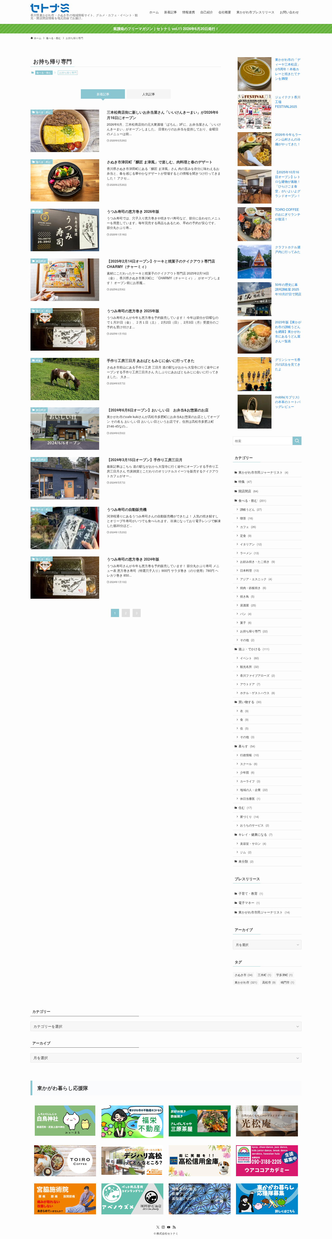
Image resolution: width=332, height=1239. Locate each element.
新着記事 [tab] (103, 94)
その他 (247, 640)
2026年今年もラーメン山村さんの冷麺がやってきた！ (288, 139)
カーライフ (250, 781)
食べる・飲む (43, 72)
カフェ (248, 527)
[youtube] (169, 1227)
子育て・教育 (250, 893)
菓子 (245, 622)
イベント (249, 658)
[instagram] (163, 1227)
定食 (245, 535)
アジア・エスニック (256, 579)
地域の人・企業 (254, 790)
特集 (245, 481)
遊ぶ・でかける (253, 649)
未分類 (245, 861)
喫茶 (246, 518)
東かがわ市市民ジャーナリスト (263, 472)
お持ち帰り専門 (254, 631)
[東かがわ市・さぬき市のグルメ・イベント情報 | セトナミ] (49, 8)
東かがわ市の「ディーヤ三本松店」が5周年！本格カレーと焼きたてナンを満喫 (287, 69)
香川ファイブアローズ (257, 675)
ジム (245, 852)
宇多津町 (284, 975)
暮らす (246, 746)
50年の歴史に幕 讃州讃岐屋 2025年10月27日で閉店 (288, 289)
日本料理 (249, 570)
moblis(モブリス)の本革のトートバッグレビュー (287, 402)
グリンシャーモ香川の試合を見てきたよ (287, 364)
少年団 (247, 772)
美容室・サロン (253, 843)
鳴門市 (287, 982)
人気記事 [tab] (148, 94)
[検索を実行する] (297, 440)
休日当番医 (250, 798)
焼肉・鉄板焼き (253, 588)
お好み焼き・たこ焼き (257, 561)
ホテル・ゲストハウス (257, 693)
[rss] (174, 1227)
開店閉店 (248, 491)
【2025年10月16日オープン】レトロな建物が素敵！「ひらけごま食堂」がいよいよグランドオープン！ (287, 184)
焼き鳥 (247, 596)
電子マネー (249, 902)
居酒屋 (248, 605)
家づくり (249, 816)
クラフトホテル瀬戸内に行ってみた (287, 249)
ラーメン (249, 553)
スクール (248, 764)
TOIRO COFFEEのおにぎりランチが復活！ (287, 214)
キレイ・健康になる (255, 834)
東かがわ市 (246, 982)
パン (245, 614)
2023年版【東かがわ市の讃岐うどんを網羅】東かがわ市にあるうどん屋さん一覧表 (288, 331)
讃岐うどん (251, 509)
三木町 (264, 975)
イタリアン (251, 544)
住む (245, 807)
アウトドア (250, 684)
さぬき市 (244, 975)
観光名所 (249, 666)
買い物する (249, 701)
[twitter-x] (158, 1227)
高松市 (269, 982)
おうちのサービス (254, 825)
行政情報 (249, 755)
